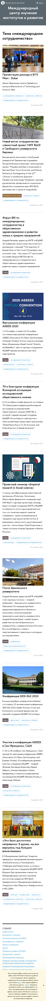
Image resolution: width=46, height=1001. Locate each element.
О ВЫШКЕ (6, 928)
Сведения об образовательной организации (18, 966)
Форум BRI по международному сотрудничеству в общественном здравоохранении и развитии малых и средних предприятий (21, 226)
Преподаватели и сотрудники (13, 941)
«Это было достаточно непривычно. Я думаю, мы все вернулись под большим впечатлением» (20, 846)
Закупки (5, 948)
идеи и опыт (14, 720)
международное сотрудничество (15, 100)
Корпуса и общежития (10, 945)
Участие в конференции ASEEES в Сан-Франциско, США (21, 744)
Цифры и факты (7, 932)
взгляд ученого (8, 364)
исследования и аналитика (13, 96)
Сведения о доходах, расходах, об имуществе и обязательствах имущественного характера (19, 962)
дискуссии (36, 894)
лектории (13, 894)
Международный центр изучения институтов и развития (23, 12)
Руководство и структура (11, 935)
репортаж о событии (34, 96)
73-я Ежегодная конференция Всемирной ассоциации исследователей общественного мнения (20, 392)
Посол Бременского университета (14, 589)
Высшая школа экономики (15, 3)
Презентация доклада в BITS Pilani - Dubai (20, 76)
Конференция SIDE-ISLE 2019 (20, 696)
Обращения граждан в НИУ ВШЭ (14, 951)
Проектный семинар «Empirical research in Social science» (21, 486)
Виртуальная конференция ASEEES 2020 (18, 324)
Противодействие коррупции (13, 957)
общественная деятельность (14, 646)
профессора (15, 641)
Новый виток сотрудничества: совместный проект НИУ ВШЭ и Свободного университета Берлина (21, 147)
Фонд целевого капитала (11, 954)
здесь (19, 983)
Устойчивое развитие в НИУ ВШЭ (14, 938)
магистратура (8, 542)
